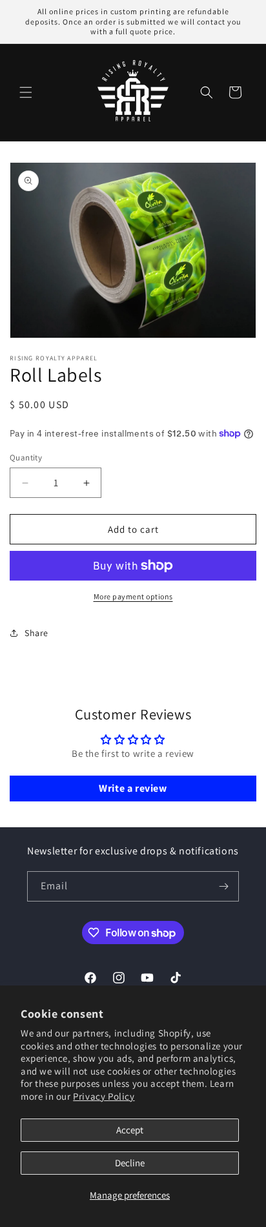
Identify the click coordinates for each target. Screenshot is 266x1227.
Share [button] (36, 633)
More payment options (133, 596)
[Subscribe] (224, 886)
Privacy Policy (103, 1096)
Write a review (133, 788)
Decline (130, 1163)
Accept (129, 1130)
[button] (26, 92)
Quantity (26, 457)
